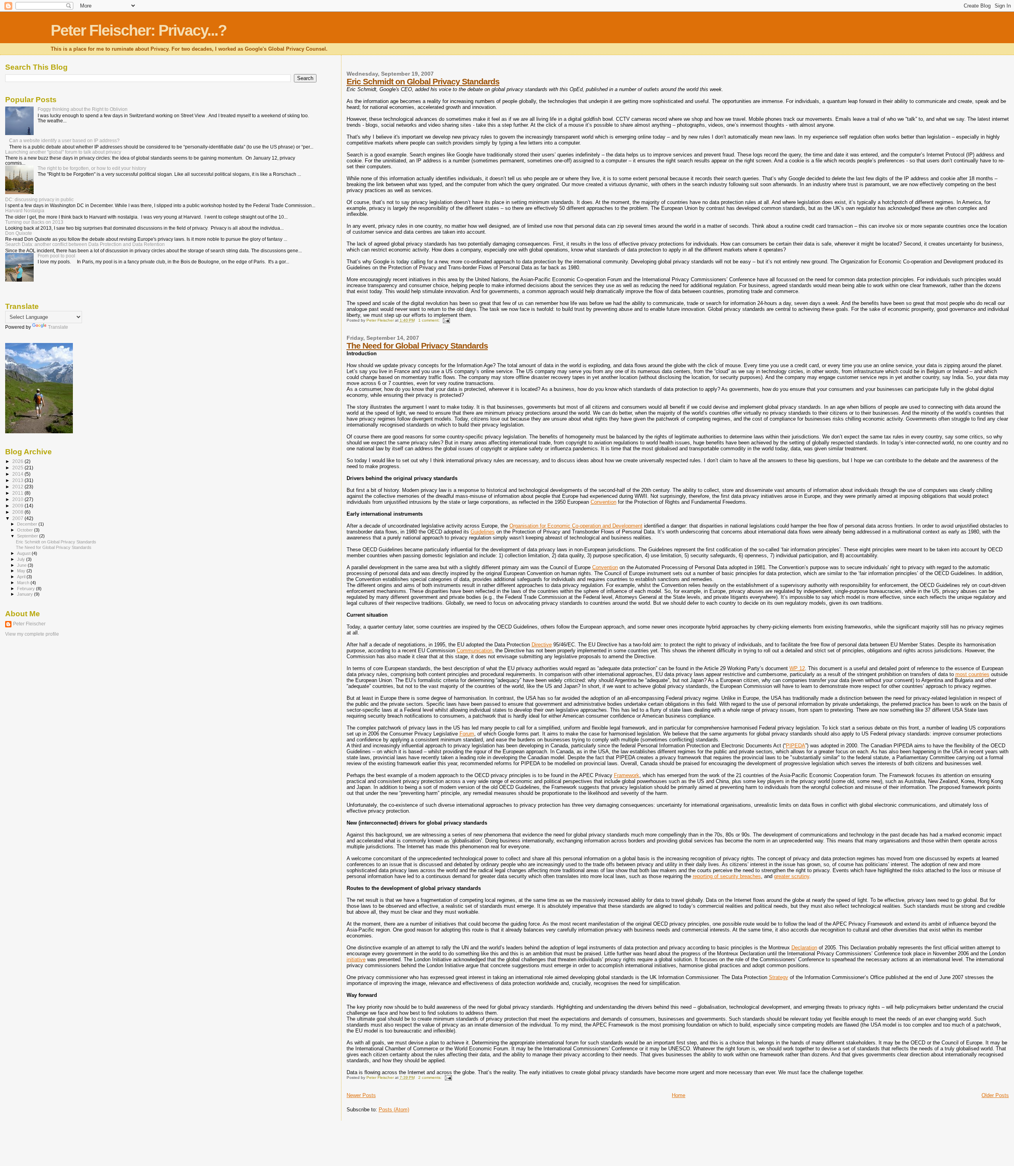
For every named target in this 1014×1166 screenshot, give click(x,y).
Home (678, 1095)
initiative (356, 959)
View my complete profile (32, 634)
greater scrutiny (791, 876)
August (24, 553)
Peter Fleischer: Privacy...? (139, 30)
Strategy (778, 977)
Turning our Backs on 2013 (34, 222)
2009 (18, 505)
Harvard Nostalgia (24, 210)
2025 (18, 467)
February (26, 588)
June (22, 565)
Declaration (804, 948)
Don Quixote (18, 233)
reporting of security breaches (727, 876)
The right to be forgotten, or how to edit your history (92, 168)
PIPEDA (795, 746)
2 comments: (430, 1077)
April (22, 576)
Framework (626, 775)
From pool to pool (56, 255)
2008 (18, 511)
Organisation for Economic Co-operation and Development (575, 526)
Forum (466, 734)
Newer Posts (361, 1095)
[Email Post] (446, 320)
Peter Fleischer (29, 624)
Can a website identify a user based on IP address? (64, 140)
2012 (18, 486)
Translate (58, 327)
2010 (18, 499)
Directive (542, 645)
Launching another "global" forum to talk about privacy (63, 151)
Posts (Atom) (394, 1110)
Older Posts (995, 1095)
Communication (474, 650)
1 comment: (429, 320)
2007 (18, 518)
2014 (18, 473)
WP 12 (797, 668)
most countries (972, 674)
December (27, 524)
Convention (603, 502)
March (23, 582)
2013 (18, 480)
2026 (18, 461)
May (22, 570)
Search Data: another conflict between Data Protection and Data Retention (85, 244)
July (21, 559)
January (25, 594)
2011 (18, 492)
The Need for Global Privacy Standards (417, 345)
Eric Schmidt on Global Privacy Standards (423, 81)
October (25, 530)
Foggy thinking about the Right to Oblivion (83, 109)
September (28, 535)
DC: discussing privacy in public (39, 199)
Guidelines (483, 532)
